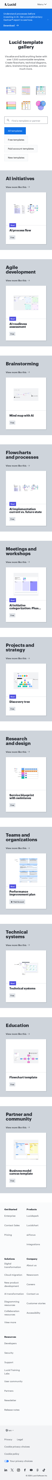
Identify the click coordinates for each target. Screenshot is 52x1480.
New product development (11, 1284)
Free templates (16, 139)
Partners (8, 1390)
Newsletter (10, 1400)
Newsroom (33, 1274)
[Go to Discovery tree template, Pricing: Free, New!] (26, 689)
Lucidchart (32, 1225)
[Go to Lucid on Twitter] (12, 1470)
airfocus (31, 1234)
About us (32, 1265)
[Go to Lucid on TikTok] (43, 1470)
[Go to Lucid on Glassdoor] (37, 1470)
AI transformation (14, 1293)
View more (10, 1322)
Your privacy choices (21, 1461)
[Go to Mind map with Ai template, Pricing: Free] (26, 403)
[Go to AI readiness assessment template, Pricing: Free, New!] (26, 313)
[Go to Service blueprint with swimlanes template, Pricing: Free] (26, 784)
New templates (16, 157)
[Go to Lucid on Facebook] (24, 1470)
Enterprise (9, 1215)
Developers (10, 1343)
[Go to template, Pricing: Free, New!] (26, 976)
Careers (31, 1284)
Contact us (33, 1293)
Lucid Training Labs (12, 1372)
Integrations (33, 1244)
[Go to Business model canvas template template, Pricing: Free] (26, 1160)
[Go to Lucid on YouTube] (31, 1470)
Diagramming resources (11, 1303)
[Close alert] (48, 19)
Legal (20, 1439)
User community (13, 1381)
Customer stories (36, 1303)
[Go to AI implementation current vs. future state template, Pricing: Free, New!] (26, 498)
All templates (15, 130)
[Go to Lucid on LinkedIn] (5, 1470)
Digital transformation (12, 1265)
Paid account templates (21, 148)
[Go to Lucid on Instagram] (18, 1470)
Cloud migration (13, 1274)
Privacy (8, 1439)
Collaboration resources (11, 1313)
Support (8, 1362)
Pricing (8, 1234)
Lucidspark (33, 1215)
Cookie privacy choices (17, 1446)
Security (8, 1352)
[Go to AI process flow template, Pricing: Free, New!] (26, 218)
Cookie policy (11, 1453)
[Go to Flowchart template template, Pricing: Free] (26, 1065)
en (10, 1430)
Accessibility (33, 1312)
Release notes (11, 1409)
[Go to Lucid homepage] (13, 4)
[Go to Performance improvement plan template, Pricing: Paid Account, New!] (26, 881)
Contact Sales (12, 1225)
